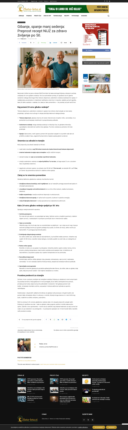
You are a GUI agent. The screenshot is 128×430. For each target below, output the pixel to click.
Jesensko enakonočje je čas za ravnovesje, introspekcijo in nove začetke (30, 331)
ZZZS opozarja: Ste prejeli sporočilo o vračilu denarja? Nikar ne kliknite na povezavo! (35, 380)
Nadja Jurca (23, 38)
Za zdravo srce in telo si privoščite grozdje (66, 330)
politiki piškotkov (83, 427)
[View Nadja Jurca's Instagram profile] (35, 347)
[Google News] (109, 1)
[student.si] (95, 45)
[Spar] (96, 94)
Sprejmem (111, 427)
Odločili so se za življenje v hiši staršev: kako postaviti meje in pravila (36, 389)
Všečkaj (107, 50)
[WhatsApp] (54, 319)
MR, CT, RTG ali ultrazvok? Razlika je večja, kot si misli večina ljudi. (34, 398)
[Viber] (70, 319)
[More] (70, 42)
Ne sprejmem (99, 427)
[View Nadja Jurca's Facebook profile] (35, 344)
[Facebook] (105, 1)
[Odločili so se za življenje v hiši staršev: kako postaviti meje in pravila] (22, 390)
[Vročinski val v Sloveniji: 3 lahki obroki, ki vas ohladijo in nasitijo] (86, 400)
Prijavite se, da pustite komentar (27, 360)
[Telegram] (66, 319)
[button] (108, 16)
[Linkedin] (58, 319)
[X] (50, 319)
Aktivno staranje (21, 22)
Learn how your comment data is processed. (52, 364)
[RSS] (107, 1)
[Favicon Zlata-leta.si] (31, 8)
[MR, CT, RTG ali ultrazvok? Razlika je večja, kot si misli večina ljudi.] (22, 399)
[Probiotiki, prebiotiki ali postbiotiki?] (86, 392)
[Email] (62, 319)
